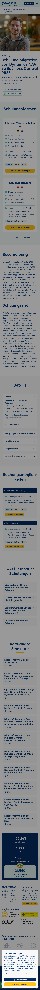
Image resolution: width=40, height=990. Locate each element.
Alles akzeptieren (21, 984)
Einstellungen (21, 980)
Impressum (10, 974)
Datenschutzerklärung (26, 974)
